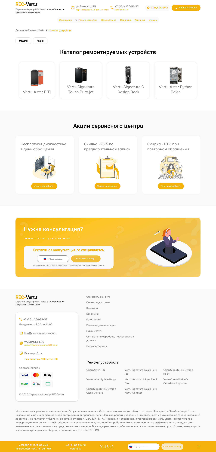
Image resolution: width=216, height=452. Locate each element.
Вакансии (125, 19)
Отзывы (153, 19)
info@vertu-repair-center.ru (40, 333)
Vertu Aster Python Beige (101, 379)
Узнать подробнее (43, 186)
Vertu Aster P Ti (95, 369)
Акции (40, 40)
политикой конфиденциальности (91, 265)
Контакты (140, 19)
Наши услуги (94, 330)
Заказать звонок (187, 7)
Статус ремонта (159, 7)
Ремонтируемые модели (101, 325)
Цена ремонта (108, 19)
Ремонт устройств (87, 19)
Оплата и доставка (98, 302)
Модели (23, 40)
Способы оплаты (96, 346)
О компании (65, 19)
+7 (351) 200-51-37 (127, 6)
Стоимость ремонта (98, 296)
